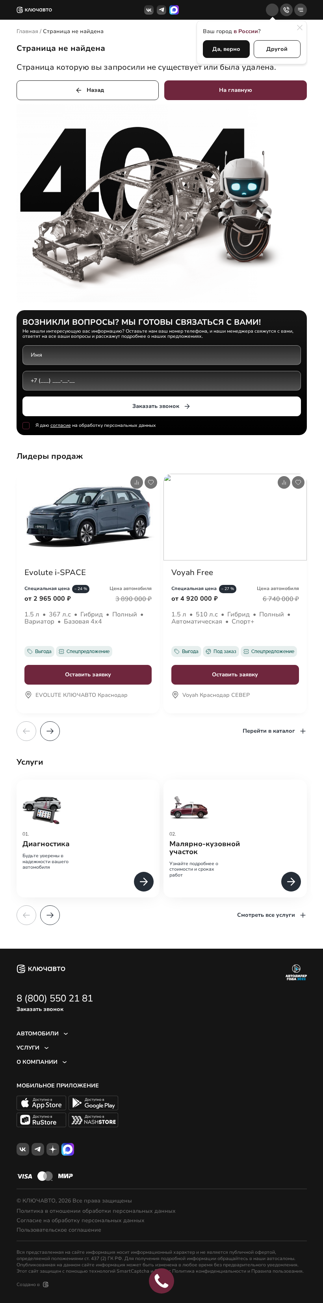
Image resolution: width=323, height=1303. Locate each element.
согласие (60, 425)
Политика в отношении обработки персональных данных (96, 1211)
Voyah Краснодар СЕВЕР (216, 695)
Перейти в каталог (269, 731)
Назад (95, 90)
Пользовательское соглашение (59, 1230)
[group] (88, 838)
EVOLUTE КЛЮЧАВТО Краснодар (81, 695)
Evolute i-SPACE (55, 572)
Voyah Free (192, 572)
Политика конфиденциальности (209, 1271)
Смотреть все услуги (266, 915)
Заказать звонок (155, 406)
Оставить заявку (88, 674)
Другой (277, 49)
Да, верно (226, 49)
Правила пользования (277, 1271)
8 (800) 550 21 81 (55, 998)
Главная (27, 31)
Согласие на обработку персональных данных (81, 1220)
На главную (235, 90)
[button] (50, 731)
